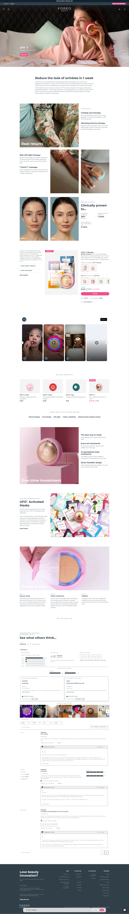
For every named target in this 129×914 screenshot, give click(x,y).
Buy (102, 910)
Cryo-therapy (46, 417)
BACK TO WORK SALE (119, 3)
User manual (24, 275)
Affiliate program (104, 877)
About (107, 874)
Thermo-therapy (34, 417)
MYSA (107, 882)
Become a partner (104, 885)
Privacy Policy (23, 895)
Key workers (106, 893)
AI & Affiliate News (104, 879)
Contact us (66, 874)
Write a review (36, 644)
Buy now (24, 54)
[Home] (64, 9)
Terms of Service (32, 895)
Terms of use (106, 887)
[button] (125, 910)
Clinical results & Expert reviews (89, 417)
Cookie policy (105, 895)
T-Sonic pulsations (69, 417)
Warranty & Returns (64, 879)
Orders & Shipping (64, 877)
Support (94, 878)
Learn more (24, 528)
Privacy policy (105, 890)
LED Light (57, 417)
